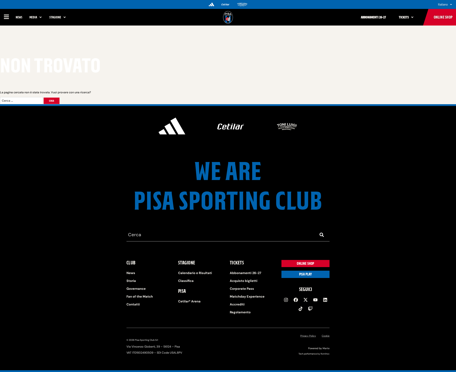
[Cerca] (322, 234)
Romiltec (325, 353)
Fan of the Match (139, 296)
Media (33, 17)
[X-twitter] (305, 299)
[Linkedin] (325, 299)
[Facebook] (295, 299)
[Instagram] (285, 299)
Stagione (55, 17)
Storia (131, 281)
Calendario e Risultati (195, 273)
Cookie (326, 335)
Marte (326, 348)
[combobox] (220, 234)
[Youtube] (315, 299)
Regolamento (240, 312)
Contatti (133, 304)
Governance (136, 289)
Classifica (186, 281)
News (19, 17)
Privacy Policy (308, 335)
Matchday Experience (247, 296)
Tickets (404, 17)
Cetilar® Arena (189, 301)
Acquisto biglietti (243, 281)
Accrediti (237, 304)
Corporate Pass (242, 289)
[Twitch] (310, 308)
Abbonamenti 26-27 (373, 17)
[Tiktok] (300, 308)
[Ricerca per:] (22, 101)
